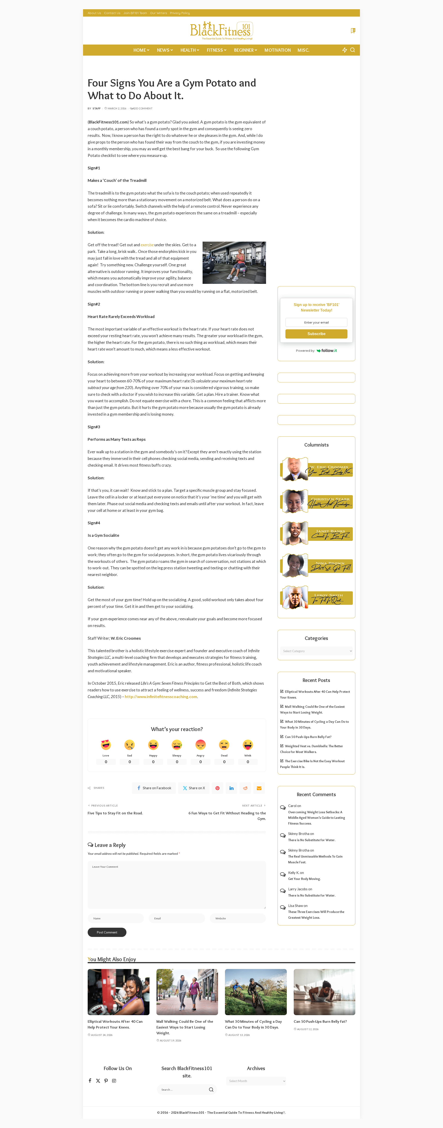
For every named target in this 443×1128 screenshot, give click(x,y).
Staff (97, 108)
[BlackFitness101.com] (221, 30)
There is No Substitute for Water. (311, 840)
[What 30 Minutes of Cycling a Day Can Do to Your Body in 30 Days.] (256, 992)
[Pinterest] (217, 788)
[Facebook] (90, 1081)
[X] (98, 1081)
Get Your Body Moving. (304, 879)
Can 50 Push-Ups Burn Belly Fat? (308, 737)
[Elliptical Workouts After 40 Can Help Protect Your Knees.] (119, 992)
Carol (292, 806)
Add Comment (142, 108)
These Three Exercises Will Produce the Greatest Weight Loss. (316, 915)
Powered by (305, 350)
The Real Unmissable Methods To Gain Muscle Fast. (315, 859)
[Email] (259, 788)
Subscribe (317, 334)
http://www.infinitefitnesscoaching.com (161, 696)
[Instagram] (114, 1081)
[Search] (352, 50)
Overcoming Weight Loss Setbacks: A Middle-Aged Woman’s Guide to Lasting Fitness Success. (316, 817)
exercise (147, 244)
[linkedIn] (231, 788)
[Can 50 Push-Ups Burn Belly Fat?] (325, 992)
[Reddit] (245, 788)
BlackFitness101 (191, 1112)
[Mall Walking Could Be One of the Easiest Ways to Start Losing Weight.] (187, 992)
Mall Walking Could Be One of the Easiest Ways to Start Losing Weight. (184, 1027)
